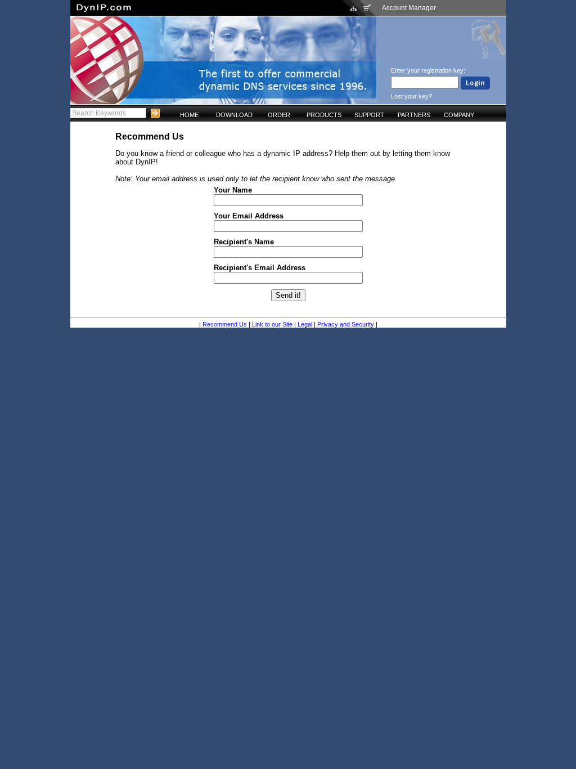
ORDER (279, 114)
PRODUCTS (324, 114)
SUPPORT (369, 114)
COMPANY (459, 114)
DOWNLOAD (234, 114)
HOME (189, 114)
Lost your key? (411, 96)
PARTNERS (414, 114)
